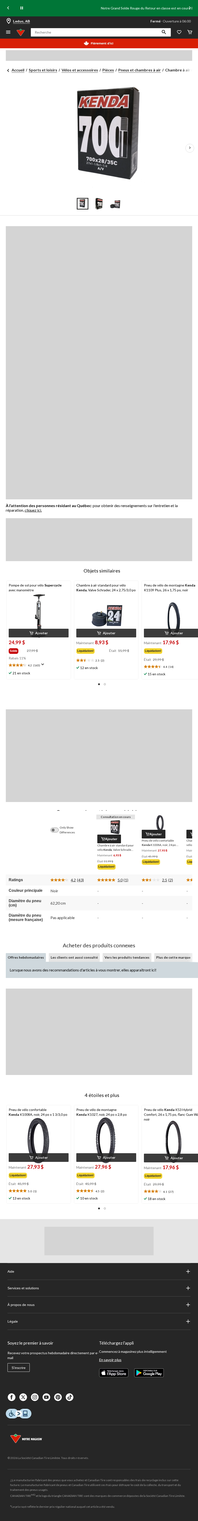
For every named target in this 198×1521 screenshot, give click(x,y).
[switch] (57, 830)
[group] (17, 650)
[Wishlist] (179, 32)
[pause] (21, 8)
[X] (23, 1397)
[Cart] (189, 32)
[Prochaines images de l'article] (189, 148)
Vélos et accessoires (80, 70)
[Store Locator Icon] (9, 21)
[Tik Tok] (69, 1397)
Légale (12, 1321)
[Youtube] (46, 1397)
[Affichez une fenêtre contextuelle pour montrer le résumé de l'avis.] (44, 666)
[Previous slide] (8, 8)
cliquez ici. (33, 510)
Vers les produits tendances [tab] (127, 957)
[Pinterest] (58, 1397)
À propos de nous (21, 1305)
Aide (10, 1271)
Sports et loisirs (43, 70)
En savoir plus (110, 1359)
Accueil (18, 70)
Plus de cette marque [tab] (173, 957)
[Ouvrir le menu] (8, 32)
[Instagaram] (35, 1397)
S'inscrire (19, 1368)
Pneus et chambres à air (139, 70)
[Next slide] (189, 8)
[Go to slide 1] (82, 203)
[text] (39, 666)
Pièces (108, 70)
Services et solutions (23, 1288)
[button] (164, 32)
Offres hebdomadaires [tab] (26, 957)
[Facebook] (11, 1397)
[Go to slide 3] (115, 203)
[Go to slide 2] (99, 203)
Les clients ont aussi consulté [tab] (74, 957)
